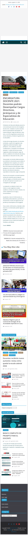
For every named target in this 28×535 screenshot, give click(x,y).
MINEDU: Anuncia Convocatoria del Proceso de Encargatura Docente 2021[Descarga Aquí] (13, 233)
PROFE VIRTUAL (7, 122)
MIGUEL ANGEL (14, 368)
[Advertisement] (14, 22)
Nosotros (4, 494)
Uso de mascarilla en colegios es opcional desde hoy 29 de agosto (14, 295)
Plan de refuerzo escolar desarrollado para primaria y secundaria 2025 (18, 385)
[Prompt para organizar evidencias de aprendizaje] (6, 455)
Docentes (6, 94)
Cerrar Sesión (5, 507)
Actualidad (6, 92)
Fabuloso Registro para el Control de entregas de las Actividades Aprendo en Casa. (13, 321)
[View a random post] (24, 42)
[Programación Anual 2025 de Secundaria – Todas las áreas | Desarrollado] (6, 377)
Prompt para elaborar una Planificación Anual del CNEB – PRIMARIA (15, 5)
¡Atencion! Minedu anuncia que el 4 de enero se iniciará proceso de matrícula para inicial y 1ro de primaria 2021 (14, 268)
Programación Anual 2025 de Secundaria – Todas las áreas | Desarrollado (18, 376)
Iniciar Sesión (5, 504)
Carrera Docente (13, 92)
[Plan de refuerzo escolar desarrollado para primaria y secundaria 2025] (6, 386)
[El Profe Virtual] (3, 42)
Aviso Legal (4, 497)
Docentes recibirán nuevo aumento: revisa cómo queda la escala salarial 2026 (13, 362)
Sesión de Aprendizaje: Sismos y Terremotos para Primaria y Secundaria (18, 463)
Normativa (5, 355)
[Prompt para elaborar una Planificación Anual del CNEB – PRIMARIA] (6, 473)
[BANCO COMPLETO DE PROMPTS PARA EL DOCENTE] (14, 421)
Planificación (12, 355)
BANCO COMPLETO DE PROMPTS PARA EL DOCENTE (12, 435)
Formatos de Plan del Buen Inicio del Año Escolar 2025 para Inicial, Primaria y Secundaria (18, 395)
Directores (21, 92)
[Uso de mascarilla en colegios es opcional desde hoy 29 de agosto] (14, 280)
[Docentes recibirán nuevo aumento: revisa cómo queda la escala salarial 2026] (14, 343)
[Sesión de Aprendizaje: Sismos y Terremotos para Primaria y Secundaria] (6, 464)
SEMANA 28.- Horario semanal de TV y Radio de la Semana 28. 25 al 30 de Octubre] (14, 240)
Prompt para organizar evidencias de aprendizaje (18, 454)
